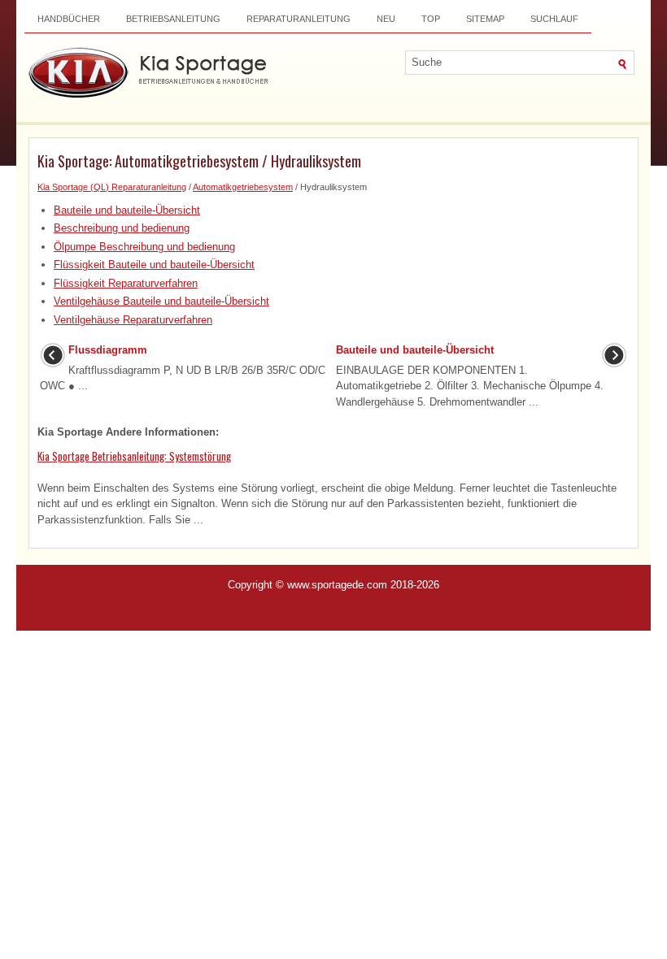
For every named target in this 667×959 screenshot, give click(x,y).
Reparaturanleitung (298, 19)
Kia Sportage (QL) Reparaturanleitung (111, 187)
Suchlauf (554, 19)
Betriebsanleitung (173, 19)
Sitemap (485, 19)
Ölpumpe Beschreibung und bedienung (144, 247)
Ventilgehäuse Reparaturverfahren (133, 320)
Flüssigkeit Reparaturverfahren (126, 283)
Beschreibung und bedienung (122, 228)
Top (430, 19)
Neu (386, 19)
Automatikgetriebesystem (243, 187)
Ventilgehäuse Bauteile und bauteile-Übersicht (161, 301)
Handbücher (68, 19)
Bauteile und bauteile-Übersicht (127, 210)
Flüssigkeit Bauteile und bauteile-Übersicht (154, 264)
